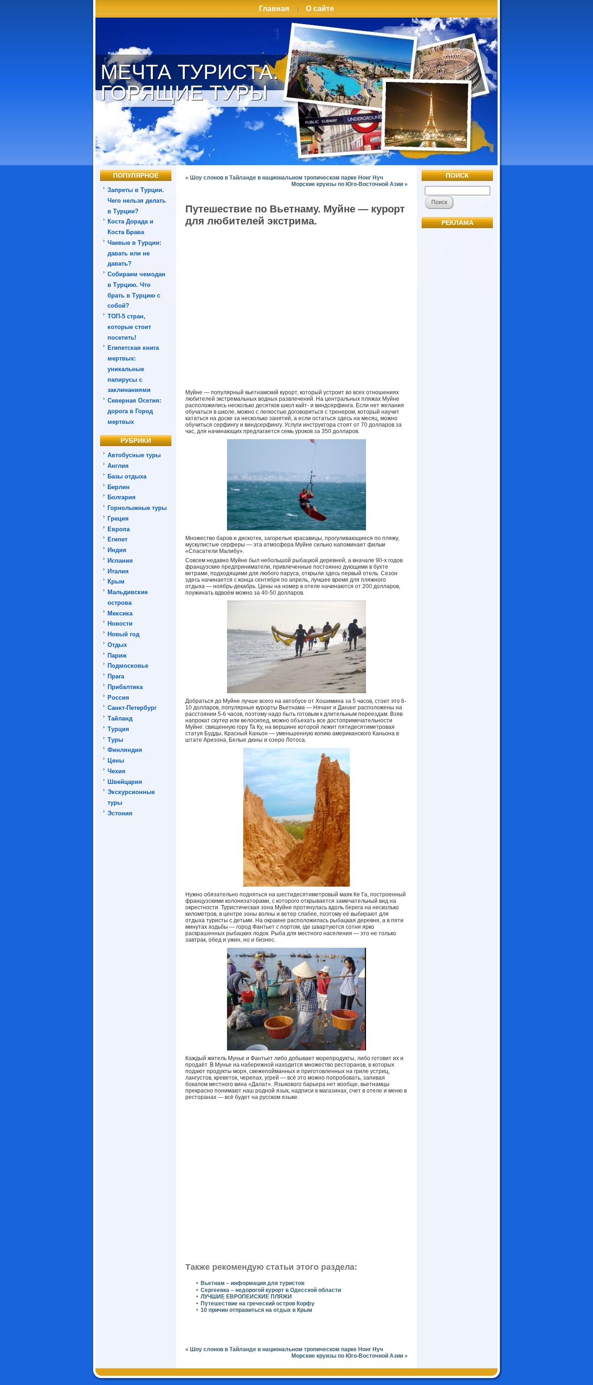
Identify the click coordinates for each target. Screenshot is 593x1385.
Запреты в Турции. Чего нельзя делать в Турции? (136, 200)
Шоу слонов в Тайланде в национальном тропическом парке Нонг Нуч (286, 177)
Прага (115, 676)
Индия (116, 550)
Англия (118, 465)
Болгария (121, 497)
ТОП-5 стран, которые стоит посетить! (129, 327)
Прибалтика (125, 686)
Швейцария (124, 781)
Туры (115, 739)
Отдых (117, 644)
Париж (116, 655)
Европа (118, 529)
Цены (115, 760)
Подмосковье (127, 665)
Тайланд (119, 718)
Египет (117, 539)
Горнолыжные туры (137, 507)
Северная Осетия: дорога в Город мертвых (134, 411)
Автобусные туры (134, 455)
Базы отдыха (126, 476)
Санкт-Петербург (132, 707)
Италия (118, 571)
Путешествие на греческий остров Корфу (258, 1303)
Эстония (119, 813)
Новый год (123, 634)
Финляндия (124, 749)
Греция (118, 518)
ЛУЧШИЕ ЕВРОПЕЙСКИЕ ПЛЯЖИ (246, 1296)
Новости (119, 623)
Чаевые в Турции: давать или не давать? (134, 253)
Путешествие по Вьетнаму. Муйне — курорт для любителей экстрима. (295, 215)
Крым (116, 581)
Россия (118, 697)
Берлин (118, 487)
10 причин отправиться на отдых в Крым (256, 1310)
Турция (118, 729)
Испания (120, 560)
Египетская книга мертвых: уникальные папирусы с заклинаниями (133, 368)
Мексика (119, 613)
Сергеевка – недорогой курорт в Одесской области (271, 1290)
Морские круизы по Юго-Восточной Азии (347, 184)
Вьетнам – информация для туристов (252, 1283)
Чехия (116, 771)
